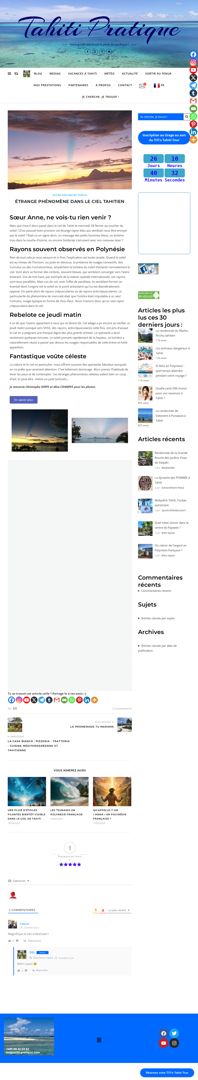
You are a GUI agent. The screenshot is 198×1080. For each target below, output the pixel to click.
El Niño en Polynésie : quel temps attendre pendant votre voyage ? (171, 370)
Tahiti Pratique (99, 27)
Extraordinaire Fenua (70, 195)
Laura (24, 923)
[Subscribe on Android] (164, 295)
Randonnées (168, 467)
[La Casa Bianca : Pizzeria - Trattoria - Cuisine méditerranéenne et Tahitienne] (15, 724)
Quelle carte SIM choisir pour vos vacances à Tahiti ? (171, 393)
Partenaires (78, 85)
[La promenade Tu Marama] (124, 724)
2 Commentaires (122, 708)
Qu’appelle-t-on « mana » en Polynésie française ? (109, 814)
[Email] (64, 700)
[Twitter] (174, 1033)
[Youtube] (26, 700)
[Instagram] (19, 700)
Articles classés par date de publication (157, 648)
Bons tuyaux (168, 532)
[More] (94, 700)
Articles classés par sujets (158, 618)
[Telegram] (41, 700)
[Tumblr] (49, 700)
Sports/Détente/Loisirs (174, 510)
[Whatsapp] (71, 700)
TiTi (15, 708)
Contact (125, 85)
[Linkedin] (87, 700)
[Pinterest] (79, 700)
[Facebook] (11, 700)
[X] (34, 700)
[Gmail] (56, 700)
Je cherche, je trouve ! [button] (100, 97)
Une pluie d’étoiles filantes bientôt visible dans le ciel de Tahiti (26, 814)
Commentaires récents (156, 591)
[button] (99, 1040)
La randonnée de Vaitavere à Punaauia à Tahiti (171, 415)
